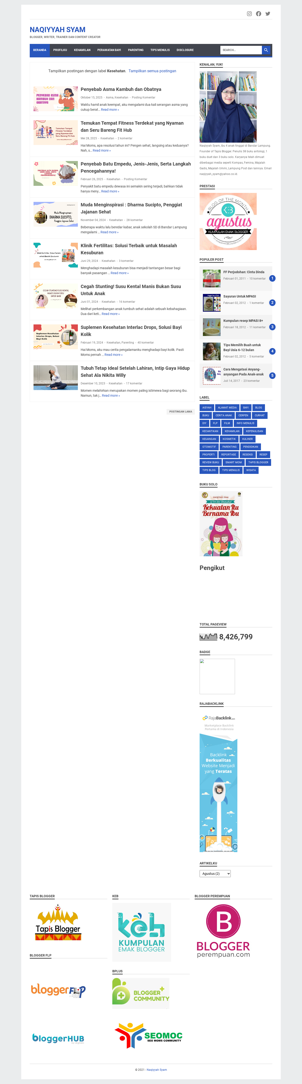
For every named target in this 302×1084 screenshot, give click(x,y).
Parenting (135, 50)
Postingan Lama (180, 411)
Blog (258, 407)
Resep (263, 454)
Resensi (248, 454)
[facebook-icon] (259, 13)
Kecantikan (210, 431)
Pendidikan (250, 446)
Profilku (60, 50)
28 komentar (134, 220)
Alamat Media (227, 407)
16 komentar (127, 301)
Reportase (228, 454)
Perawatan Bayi (109, 50)
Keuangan (209, 439)
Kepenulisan (254, 431)
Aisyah (206, 407)
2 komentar (125, 138)
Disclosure (185, 50)
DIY (204, 423)
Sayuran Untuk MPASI (239, 296)
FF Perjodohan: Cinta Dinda (243, 272)
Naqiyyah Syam (57, 30)
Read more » (110, 109)
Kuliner (247, 439)
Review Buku (210, 462)
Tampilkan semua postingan (152, 71)
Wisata (251, 470)
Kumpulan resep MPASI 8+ (243, 321)
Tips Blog (209, 470)
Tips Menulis (160, 50)
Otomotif (209, 446)
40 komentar (146, 342)
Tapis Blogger (258, 462)
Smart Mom (234, 462)
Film (227, 423)
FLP (215, 423)
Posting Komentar (143, 97)
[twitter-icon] (268, 13)
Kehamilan (82, 50)
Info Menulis (245, 423)
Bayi (246, 407)
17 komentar (134, 383)
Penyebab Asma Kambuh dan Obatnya (121, 89)
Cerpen (243, 415)
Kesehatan (121, 97)
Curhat (260, 415)
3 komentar (126, 261)
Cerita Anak (224, 415)
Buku (205, 415)
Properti (208, 454)
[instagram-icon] (250, 13)
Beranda (39, 50)
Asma (109, 97)
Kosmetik (229, 439)
